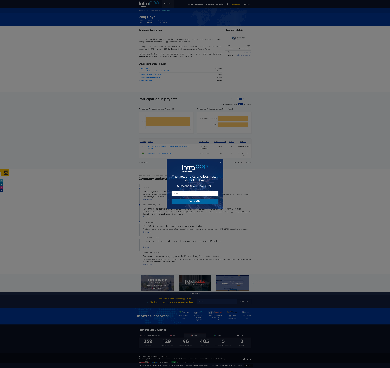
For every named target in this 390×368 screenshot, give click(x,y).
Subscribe (195, 201)
